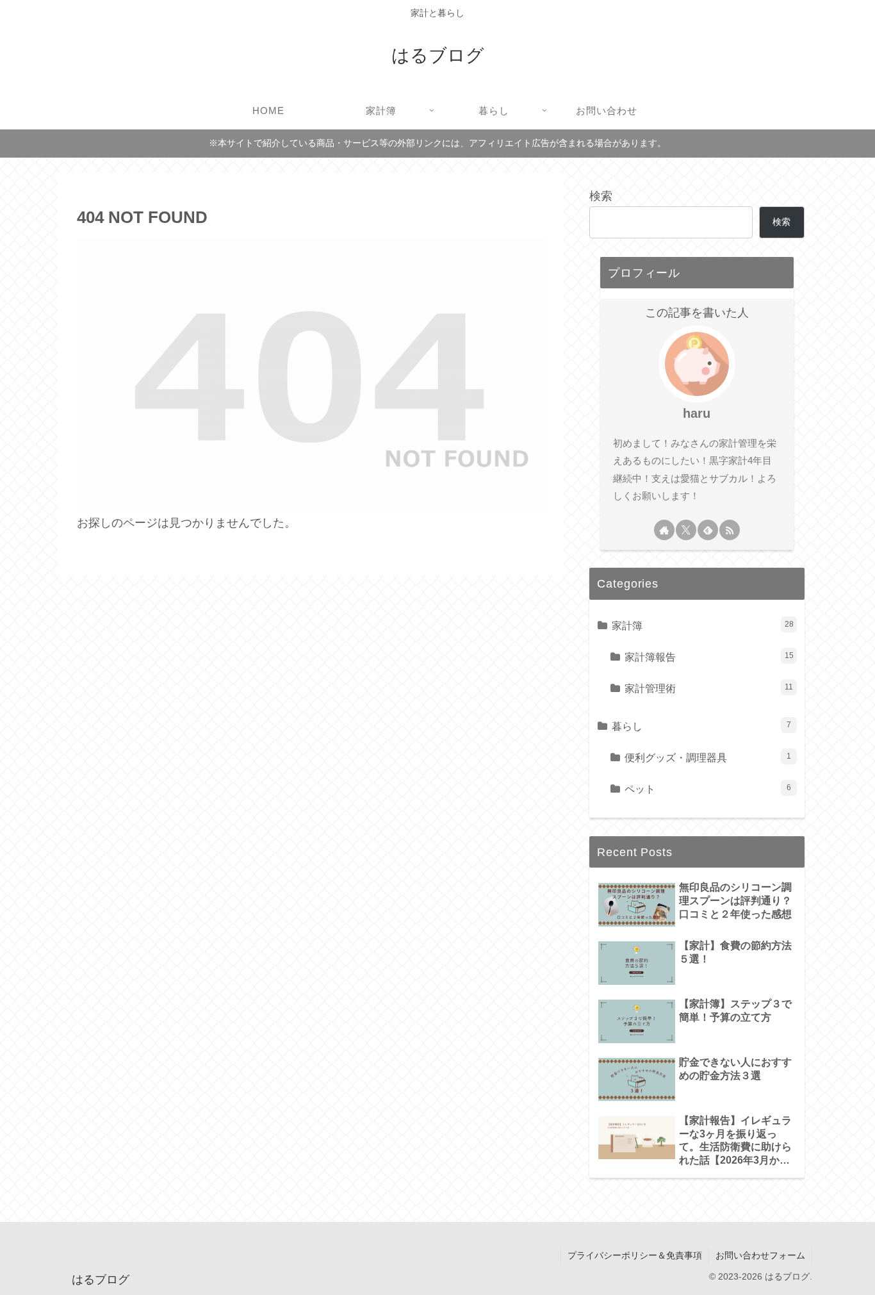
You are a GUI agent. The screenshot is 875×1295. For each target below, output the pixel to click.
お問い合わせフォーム (760, 1255)
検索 (600, 196)
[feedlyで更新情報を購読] (708, 530)
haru (696, 413)
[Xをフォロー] (686, 530)
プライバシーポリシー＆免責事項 (635, 1255)
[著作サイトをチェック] (664, 530)
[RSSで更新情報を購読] (729, 530)
